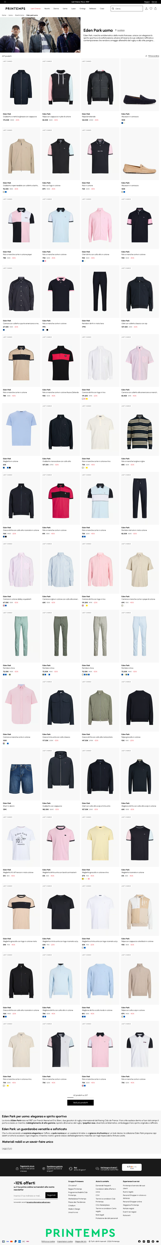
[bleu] (122, 123)
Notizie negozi (128, 1208)
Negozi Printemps (75, 1189)
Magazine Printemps (131, 1205)
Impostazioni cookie (65, 1241)
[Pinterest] (152, 1241)
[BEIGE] (85, 261)
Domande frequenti (103, 1186)
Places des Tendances (76, 1202)
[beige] (4, 192)
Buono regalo (128, 1192)
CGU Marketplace (103, 1205)
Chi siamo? (72, 1186)
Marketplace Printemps (77, 1199)
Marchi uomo (19, 15)
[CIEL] (8, 743)
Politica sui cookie (48, 1241)
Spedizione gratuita (55, 1166)
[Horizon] (4, 467)
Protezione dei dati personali (107, 1218)
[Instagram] (143, 1241)
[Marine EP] (8, 467)
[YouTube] (157, 1241)
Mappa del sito (80, 1241)
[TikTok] (148, 1241)
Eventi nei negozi (129, 1212)
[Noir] (10, 467)
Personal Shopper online (132, 1202)
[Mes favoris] (150, 8)
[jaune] (87, 399)
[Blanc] (6, 330)
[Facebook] (139, 1241)
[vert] (85, 536)
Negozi (147, 2)
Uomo (11, 15)
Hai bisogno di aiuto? (109, 1168)
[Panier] (155, 8)
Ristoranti (126, 1215)
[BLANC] (45, 330)
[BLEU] (43, 261)
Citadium (71, 1206)
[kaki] (10, 674)
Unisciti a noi (73, 1212)
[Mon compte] (146, 8)
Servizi (154, 2)
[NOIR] (47, 330)
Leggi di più (7, 1148)
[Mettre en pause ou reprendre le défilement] (5, 2)
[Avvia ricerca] (113, 8)
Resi (75, 1168)
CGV (97, 1195)
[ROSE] (45, 261)
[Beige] (124, 123)
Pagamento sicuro (27, 1166)
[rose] (83, 261)
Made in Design (74, 1209)
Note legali (100, 1215)
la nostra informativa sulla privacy (38, 1202)
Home (4, 15)
